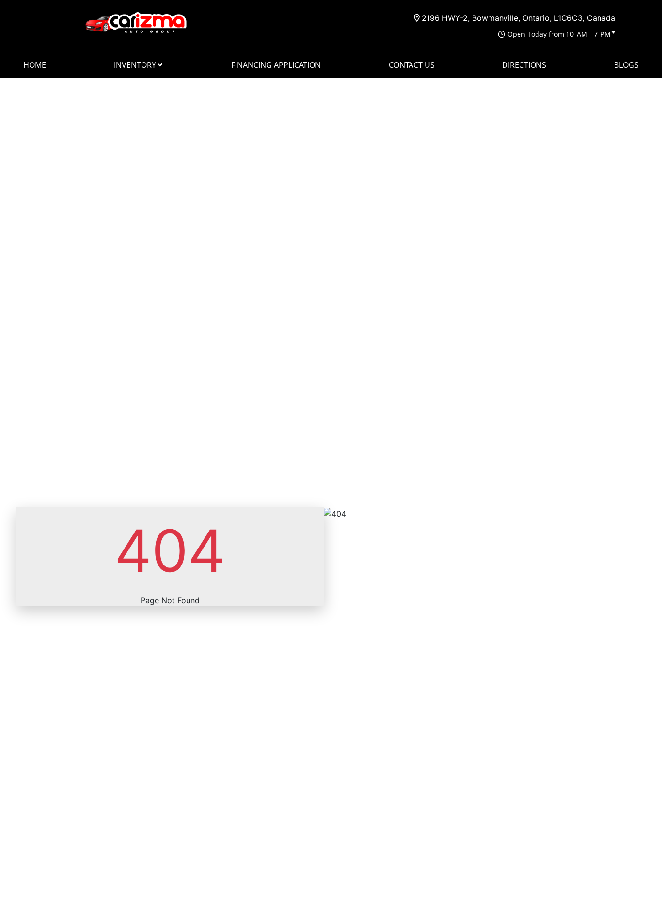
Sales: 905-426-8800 (362, 17)
